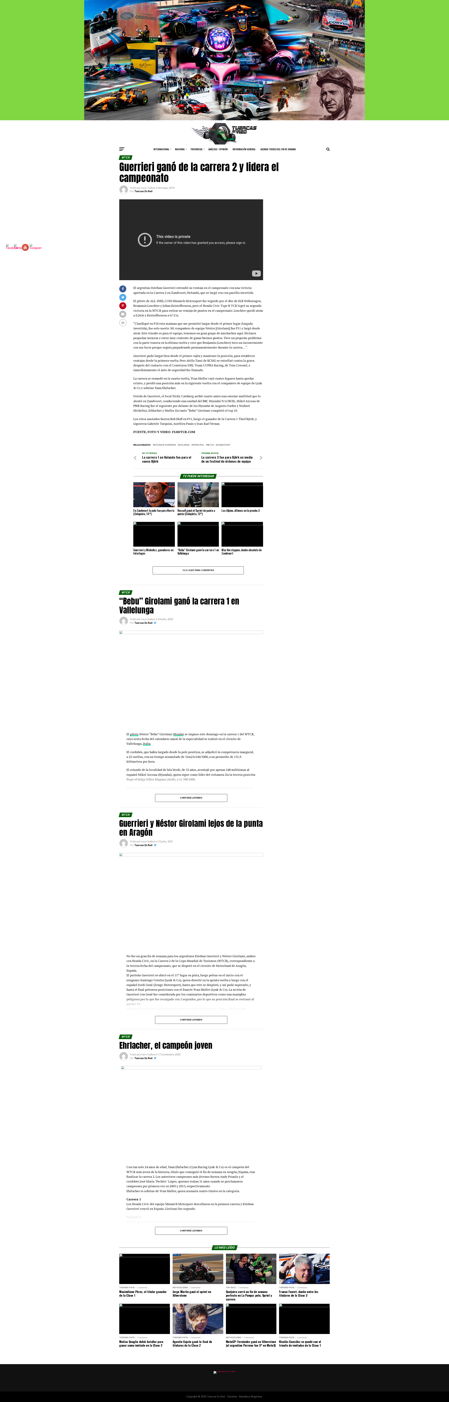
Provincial (197, 149)
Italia (146, 744)
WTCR (210, 445)
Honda (178, 734)
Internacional (161, 149)
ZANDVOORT (223, 445)
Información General (244, 149)
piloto (134, 734)
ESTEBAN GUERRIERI (165, 445)
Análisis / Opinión (218, 149)
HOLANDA (184, 445)
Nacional (180, 149)
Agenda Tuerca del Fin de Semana (278, 149)
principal (198, 445)
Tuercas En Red (143, 191)
